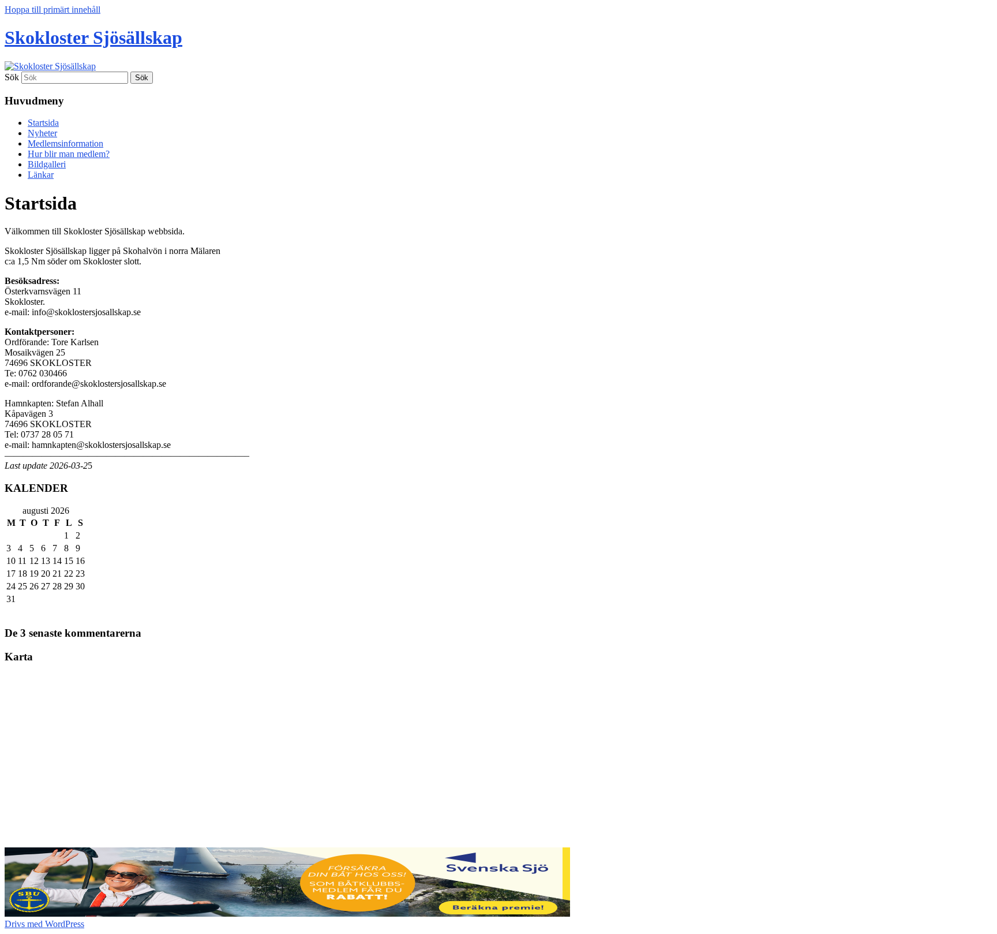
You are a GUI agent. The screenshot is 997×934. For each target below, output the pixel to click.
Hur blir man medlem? (69, 154)
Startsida (43, 123)
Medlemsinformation (65, 143)
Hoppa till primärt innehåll (52, 9)
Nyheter (42, 133)
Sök (12, 77)
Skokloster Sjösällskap (93, 37)
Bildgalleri (47, 164)
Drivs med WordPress (44, 924)
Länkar (41, 175)
